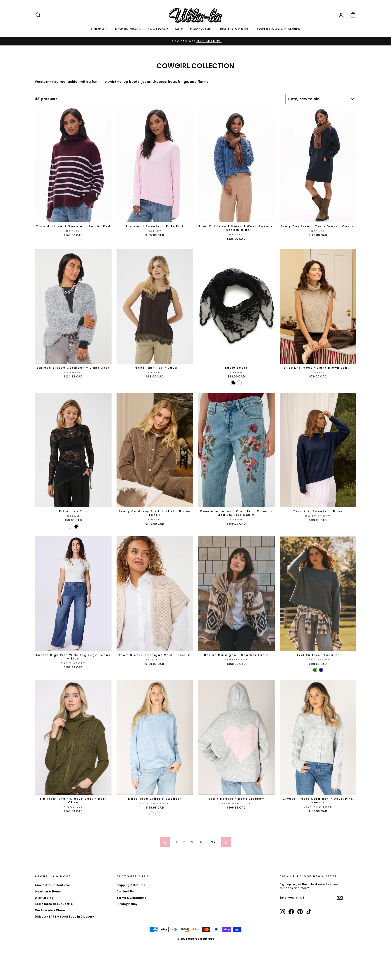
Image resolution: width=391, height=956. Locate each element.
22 (213, 842)
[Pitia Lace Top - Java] (70, 526)
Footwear (158, 28)
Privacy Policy (127, 904)
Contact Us (125, 891)
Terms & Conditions (131, 898)
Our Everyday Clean (50, 910)
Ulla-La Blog (44, 898)
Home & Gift (201, 28)
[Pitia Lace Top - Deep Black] (76, 526)
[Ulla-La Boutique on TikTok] (309, 911)
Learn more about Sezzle (54, 904)
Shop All (99, 28)
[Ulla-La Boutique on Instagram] (282, 911)
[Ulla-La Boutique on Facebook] (291, 911)
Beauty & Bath (234, 28)
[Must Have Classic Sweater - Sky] (152, 814)
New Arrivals (128, 28)
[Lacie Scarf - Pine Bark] (239, 383)
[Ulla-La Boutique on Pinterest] (300, 911)
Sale (179, 28)
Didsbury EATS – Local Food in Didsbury (64, 916)
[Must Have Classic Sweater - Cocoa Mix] (158, 814)
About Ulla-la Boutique (52, 885)
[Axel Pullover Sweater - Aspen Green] (315, 670)
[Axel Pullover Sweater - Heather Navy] (321, 670)
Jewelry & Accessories (277, 28)
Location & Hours (48, 891)
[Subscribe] (340, 898)
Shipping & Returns (131, 885)
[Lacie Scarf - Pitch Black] (233, 383)
